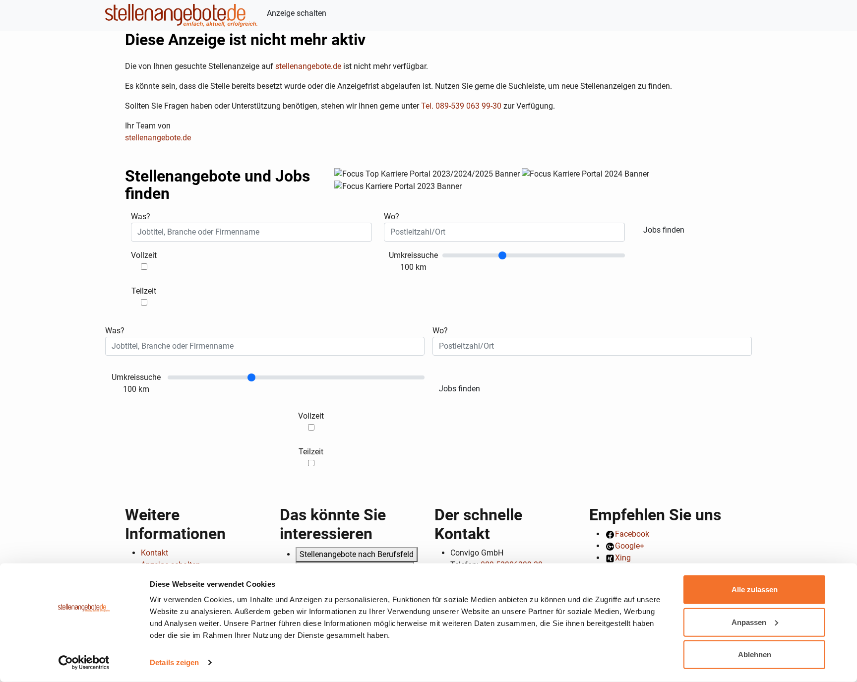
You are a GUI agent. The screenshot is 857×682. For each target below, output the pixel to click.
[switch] (144, 266)
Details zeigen (174, 662)
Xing (623, 557)
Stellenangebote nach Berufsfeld (357, 554)
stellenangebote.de (308, 66)
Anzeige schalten (296, 13)
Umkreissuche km (413, 261)
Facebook (632, 534)
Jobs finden (663, 230)
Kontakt (154, 553)
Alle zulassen (755, 589)
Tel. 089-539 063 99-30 (461, 106)
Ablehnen (754, 654)
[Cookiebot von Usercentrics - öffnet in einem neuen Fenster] (84, 662)
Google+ (629, 546)
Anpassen (749, 622)
